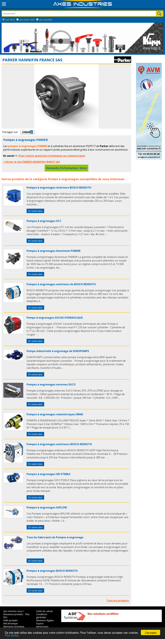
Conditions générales (41, 616)
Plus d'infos (12, 635)
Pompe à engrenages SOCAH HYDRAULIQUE (55, 317)
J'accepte (150, 632)
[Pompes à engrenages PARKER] (13, 205)
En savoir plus (35, 210)
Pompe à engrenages (63, 179)
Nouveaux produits (13, 614)
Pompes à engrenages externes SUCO (51, 384)
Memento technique (13, 626)
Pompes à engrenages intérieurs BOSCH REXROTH (59, 187)
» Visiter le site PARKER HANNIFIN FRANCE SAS (31, 162)
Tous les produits (118, 600)
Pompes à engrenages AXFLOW (47, 507)
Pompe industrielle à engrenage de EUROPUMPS (58, 351)
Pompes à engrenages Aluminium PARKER (53, 251)
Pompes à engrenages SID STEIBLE (48, 474)
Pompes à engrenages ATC (44, 221)
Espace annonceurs (42, 625)
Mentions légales (45, 620)
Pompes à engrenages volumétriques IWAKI (55, 414)
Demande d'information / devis (66, 168)
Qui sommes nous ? (13, 611)
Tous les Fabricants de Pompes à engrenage (55, 537)
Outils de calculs (44, 611)
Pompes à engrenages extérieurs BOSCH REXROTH (59, 444)
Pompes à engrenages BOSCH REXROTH (52, 571)
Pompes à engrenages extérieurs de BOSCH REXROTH (61, 284)
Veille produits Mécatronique (10, 622)
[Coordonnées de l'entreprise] (122, 62)
